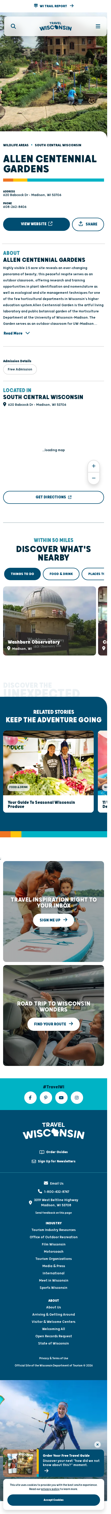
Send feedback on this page (53, 1203)
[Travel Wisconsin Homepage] (55, 26)
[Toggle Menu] (95, 26)
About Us (53, 1298)
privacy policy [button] (50, 1489)
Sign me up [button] (50, 910)
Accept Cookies (54, 1500)
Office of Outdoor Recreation (54, 1228)
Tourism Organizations (53, 1249)
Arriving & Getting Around (53, 1305)
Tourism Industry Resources (53, 1220)
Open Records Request (53, 1327)
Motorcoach (54, 1242)
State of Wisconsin (53, 1334)
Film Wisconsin (54, 1235)
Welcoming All (53, 1319)
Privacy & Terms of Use (53, 1348)
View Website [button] (34, 219)
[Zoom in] (94, 462)
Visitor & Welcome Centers (53, 1312)
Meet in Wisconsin (53, 1271)
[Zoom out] (94, 474)
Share (91, 219)
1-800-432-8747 (56, 1182)
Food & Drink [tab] (61, 570)
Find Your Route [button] (50, 1014)
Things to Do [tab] (22, 570)
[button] (53, 6)
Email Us (57, 1174)
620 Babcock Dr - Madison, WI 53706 (32, 191)
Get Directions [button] (51, 492)
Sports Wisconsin (53, 1278)
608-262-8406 (15, 202)
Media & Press (53, 1256)
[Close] (97, 1444)
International (54, 1264)
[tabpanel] (53, 615)
